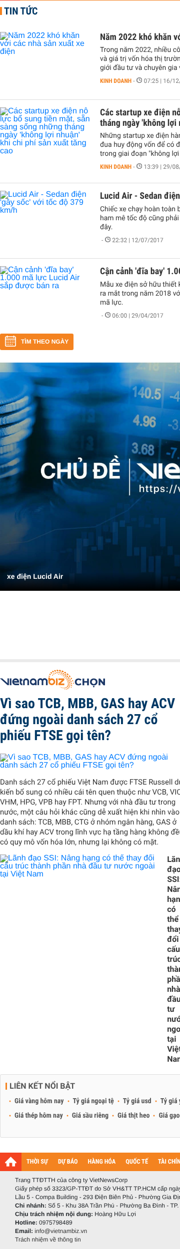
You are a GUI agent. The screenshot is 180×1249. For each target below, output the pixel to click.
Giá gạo (169, 1115)
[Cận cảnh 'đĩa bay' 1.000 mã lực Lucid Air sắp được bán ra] (45, 296)
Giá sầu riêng (90, 1115)
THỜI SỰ (37, 1162)
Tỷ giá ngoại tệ (93, 1101)
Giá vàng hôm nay (39, 1101)
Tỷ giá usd (137, 1101)
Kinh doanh (116, 80)
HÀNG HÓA (102, 1162)
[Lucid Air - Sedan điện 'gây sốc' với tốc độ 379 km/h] (45, 221)
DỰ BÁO (68, 1162)
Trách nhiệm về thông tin (48, 1239)
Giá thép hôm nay (38, 1115)
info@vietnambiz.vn (60, 1231)
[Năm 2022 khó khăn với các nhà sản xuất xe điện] (45, 62)
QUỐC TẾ (137, 1162)
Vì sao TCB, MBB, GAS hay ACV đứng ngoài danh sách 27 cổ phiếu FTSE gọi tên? (87, 719)
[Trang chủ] (10, 1162)
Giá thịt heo (134, 1115)
